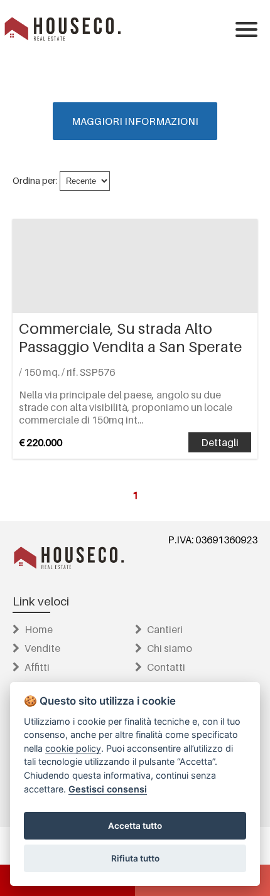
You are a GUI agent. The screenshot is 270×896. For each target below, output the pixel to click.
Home (38, 629)
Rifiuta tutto (135, 858)
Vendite (42, 648)
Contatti (166, 667)
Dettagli (220, 442)
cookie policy (73, 748)
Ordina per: (35, 180)
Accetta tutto (135, 826)
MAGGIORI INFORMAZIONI (135, 121)
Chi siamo (169, 648)
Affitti (37, 667)
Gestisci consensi (107, 789)
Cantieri (165, 629)
